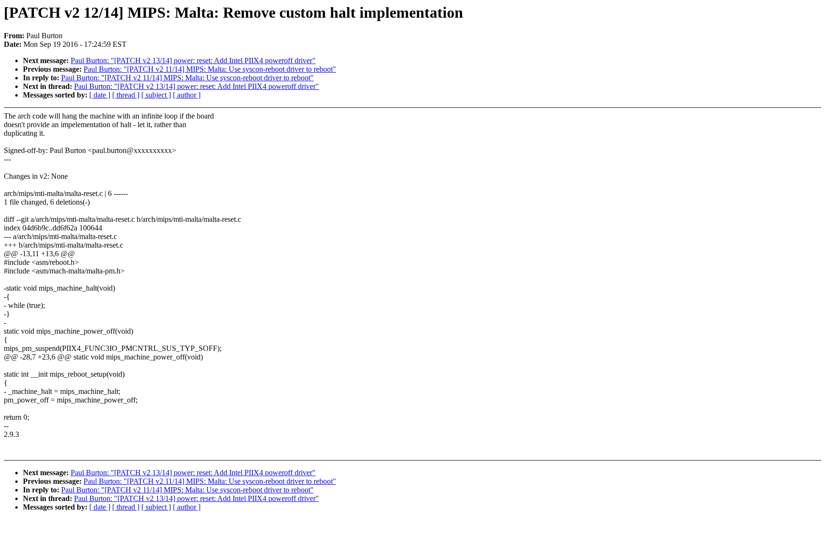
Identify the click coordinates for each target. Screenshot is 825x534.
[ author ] (187, 95)
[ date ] (99, 95)
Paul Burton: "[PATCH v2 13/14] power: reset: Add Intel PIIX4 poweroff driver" (193, 60)
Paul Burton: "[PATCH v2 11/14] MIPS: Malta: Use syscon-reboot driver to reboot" (210, 69)
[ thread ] (125, 95)
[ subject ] (156, 95)
